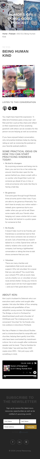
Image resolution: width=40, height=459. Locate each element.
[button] (37, 5)
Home (4, 34)
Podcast (12, 34)
